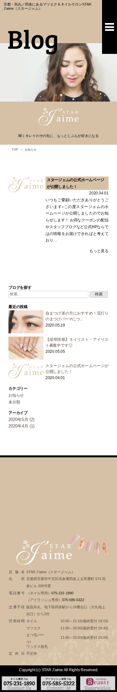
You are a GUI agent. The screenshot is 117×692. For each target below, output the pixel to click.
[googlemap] (58, 494)
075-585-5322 (73, 600)
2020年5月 (18, 419)
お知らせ (16, 395)
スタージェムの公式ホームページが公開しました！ (75, 183)
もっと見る (99, 251)
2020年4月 (18, 426)
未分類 (14, 402)
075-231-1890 (62, 593)
